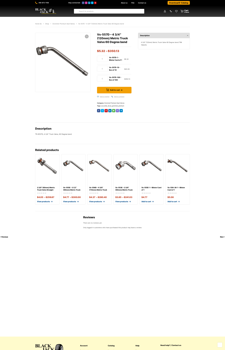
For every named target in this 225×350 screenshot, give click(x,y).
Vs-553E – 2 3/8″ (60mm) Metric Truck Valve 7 (124, 190)
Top (220, 345)
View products (43, 201)
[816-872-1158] (36, 3)
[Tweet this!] (102, 110)
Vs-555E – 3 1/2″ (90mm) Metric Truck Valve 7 (71, 190)
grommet (115, 106)
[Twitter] (92, 3)
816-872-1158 (44, 3)
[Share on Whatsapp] (113, 110)
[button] (87, 36)
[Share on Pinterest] (106, 110)
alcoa (109, 106)
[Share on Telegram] (121, 110)
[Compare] (112, 97)
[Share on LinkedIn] (110, 110)
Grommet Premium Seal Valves (63, 24)
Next (222, 237)
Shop (47, 24)
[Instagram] (86, 3)
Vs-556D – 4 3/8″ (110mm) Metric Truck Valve (98, 190)
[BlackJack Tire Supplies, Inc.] (45, 11)
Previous (4, 237)
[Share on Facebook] (98, 110)
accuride (104, 106)
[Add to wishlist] (98, 97)
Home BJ (38, 24)
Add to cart (115, 90)
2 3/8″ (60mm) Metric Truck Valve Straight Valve (46, 190)
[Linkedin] (89, 3)
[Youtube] (95, 3)
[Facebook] (83, 3)
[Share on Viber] (117, 110)
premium (121, 106)
